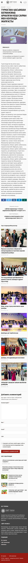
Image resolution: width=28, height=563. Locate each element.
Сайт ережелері (5, 542)
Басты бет (3, 7)
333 (15, 480)
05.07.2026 (4, 360)
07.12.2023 (11, 493)
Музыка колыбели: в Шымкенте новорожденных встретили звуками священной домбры (12, 51)
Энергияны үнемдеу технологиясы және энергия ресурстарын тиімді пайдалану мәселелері (12, 468)
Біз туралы (4, 540)
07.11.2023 (3, 24)
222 (15, 493)
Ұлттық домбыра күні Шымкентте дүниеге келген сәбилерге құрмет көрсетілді (12, 279)
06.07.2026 (4, 283)
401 (9, 472)
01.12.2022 (5, 472)
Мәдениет (9, 7)
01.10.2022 (5, 463)
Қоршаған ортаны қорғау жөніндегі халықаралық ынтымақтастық (15, 477)
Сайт (2, 436)
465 (9, 463)
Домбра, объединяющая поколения (12, 358)
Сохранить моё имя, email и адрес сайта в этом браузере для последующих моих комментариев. (14, 445)
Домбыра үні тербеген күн (9, 333)
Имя (2, 422)
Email (3, 429)
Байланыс (3, 544)
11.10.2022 (11, 480)
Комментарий (5, 402)
